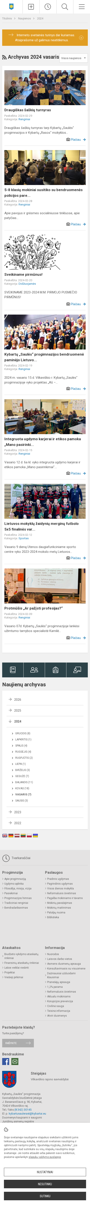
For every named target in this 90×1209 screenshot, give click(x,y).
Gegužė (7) (22, 776)
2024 (40, 18)
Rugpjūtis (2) (24, 757)
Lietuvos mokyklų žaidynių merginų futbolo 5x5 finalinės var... (41, 526)
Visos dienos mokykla (60, 888)
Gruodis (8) (22, 733)
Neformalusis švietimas (61, 893)
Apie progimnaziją (15, 878)
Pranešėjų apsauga (58, 982)
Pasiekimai (11, 893)
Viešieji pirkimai (13, 977)
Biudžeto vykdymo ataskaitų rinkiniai (21, 956)
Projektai (9, 972)
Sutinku (45, 1196)
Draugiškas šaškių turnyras (27, 110)
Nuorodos (53, 954)
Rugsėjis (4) (23, 751)
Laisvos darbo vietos (59, 959)
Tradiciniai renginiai (16, 902)
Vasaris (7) (23, 794)
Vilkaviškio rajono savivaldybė (50, 1079)
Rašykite (11, 1043)
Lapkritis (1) (23, 739)
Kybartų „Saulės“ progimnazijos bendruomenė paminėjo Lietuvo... (44, 357)
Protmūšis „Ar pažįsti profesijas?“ (33, 608)
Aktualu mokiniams (59, 996)
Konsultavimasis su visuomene (66, 968)
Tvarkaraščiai (20, 858)
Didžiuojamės (27, 283)
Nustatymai (45, 1172)
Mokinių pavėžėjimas (59, 902)
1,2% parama (55, 986)
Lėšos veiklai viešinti (16, 967)
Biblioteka (53, 917)
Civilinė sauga (55, 1006)
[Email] (14, 1061)
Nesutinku (45, 1184)
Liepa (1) (20, 763)
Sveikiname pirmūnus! (23, 274)
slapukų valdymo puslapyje (45, 1157)
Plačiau (76, 139)
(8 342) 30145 (22, 1109)
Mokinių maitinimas (59, 907)
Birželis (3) (22, 770)
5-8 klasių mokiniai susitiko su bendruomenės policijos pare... (43, 193)
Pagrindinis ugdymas (60, 883)
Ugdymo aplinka (14, 883)
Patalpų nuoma (56, 912)
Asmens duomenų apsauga (64, 963)
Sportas (24, 538)
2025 (17, 710)
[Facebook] (5, 1061)
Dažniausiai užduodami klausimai (61, 975)
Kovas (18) (22, 788)
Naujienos (24, 18)
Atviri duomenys (57, 1015)
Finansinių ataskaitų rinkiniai (21, 962)
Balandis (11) (24, 782)
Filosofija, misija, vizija (17, 888)
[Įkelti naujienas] (31, 7)
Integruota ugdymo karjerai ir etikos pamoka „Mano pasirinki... (42, 442)
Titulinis (7, 18)
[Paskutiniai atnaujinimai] (48, 7)
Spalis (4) (21, 745)
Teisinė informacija (58, 1010)
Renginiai (24, 119)
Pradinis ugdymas (58, 878)
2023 (17, 812)
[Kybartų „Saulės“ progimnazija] (11, 6)
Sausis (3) (21, 800)
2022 (17, 823)
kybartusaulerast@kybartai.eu (27, 1113)
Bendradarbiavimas (16, 907)
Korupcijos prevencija (60, 1001)
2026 (17, 699)
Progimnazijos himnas (18, 898)
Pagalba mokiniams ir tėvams (65, 898)
